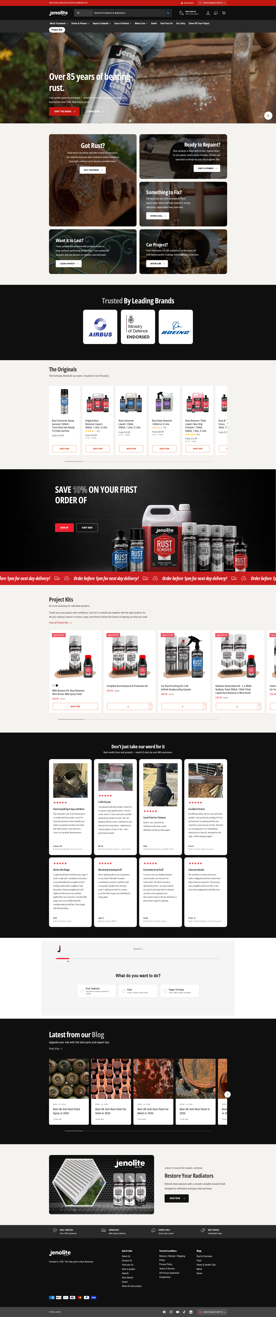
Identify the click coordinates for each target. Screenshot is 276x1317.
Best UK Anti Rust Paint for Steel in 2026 (110, 1111)
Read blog (54, 1048)
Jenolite (58, 1312)
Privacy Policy (165, 1264)
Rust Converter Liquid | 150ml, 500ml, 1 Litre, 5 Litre (129, 424)
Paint (199, 1260)
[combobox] (132, 13)
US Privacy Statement (169, 1273)
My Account (189, 3)
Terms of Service (167, 1268)
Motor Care (140, 23)
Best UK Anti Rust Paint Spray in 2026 (66, 1111)
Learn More (93, 111)
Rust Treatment (91, 170)
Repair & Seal (156, 216)
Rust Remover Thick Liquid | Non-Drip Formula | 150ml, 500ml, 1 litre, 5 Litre (195, 425)
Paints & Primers (79, 23)
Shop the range (62, 111)
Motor (199, 1269)
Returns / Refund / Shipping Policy (172, 1258)
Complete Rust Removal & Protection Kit (127, 685)
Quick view (64, 449)
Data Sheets (127, 1277)
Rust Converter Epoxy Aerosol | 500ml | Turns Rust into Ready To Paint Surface (63, 425)
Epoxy (199, 1273)
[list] (138, 843)
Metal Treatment (58, 23)
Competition (165, 1277)
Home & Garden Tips (206, 1264)
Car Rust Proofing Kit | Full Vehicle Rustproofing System (176, 687)
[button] (224, 13)
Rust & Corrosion (204, 1256)
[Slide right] (227, 423)
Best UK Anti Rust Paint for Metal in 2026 (152, 1111)
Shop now (87, 527)
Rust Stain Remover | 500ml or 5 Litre (162, 422)
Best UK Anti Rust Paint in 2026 (195, 1111)
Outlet (125, 1282)
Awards (125, 1273)
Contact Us (127, 1260)
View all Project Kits (58, 622)
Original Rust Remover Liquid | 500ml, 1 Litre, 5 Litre (96, 424)
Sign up (64, 527)
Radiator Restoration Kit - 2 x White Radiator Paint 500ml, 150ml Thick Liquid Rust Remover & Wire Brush (233, 689)
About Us (126, 1256)
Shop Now (175, 1198)
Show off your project (132, 1286)
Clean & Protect (121, 23)
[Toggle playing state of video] (268, 116)
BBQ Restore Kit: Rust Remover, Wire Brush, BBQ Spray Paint (68, 692)
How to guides (128, 1269)
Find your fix (127, 1264)
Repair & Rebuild (100, 23)
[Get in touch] (216, 13)
